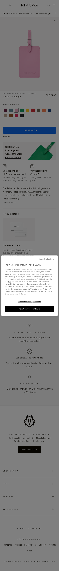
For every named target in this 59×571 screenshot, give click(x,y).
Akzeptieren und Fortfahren (29, 309)
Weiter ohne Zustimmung (47, 259)
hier (9, 282)
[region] (29, 285)
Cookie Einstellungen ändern (29, 301)
